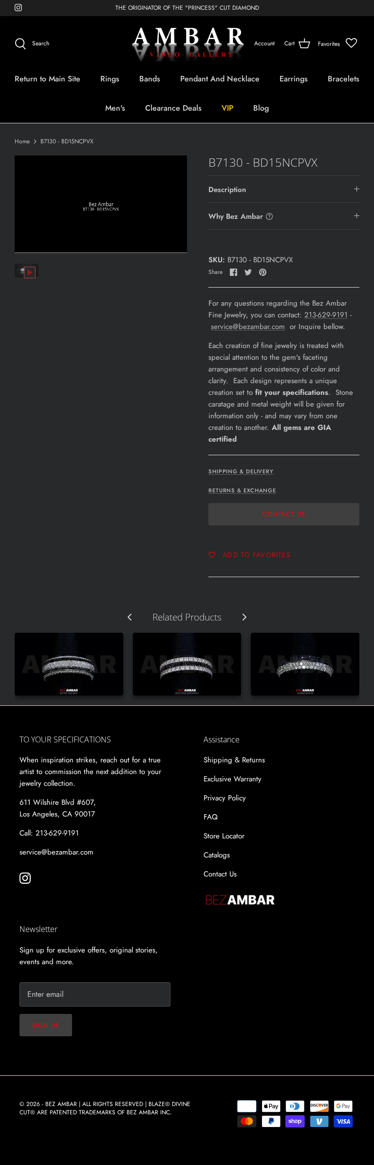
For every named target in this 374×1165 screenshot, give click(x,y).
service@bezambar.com (248, 326)
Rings (109, 78)
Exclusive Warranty (233, 779)
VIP (227, 108)
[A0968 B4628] (305, 664)
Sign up (45, 1025)
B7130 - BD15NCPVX (67, 141)
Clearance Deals (173, 108)
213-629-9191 (326, 315)
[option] (101, 203)
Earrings (294, 78)
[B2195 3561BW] (69, 664)
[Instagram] (18, 7)
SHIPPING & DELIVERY (241, 471)
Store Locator (224, 836)
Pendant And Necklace (220, 78)
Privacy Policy (225, 798)
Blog (261, 108)
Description (227, 189)
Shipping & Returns (234, 760)
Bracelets (343, 78)
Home (22, 141)
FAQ (211, 817)
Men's (115, 108)
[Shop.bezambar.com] (187, 44)
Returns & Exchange (242, 490)
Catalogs (217, 855)
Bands (149, 78)
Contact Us (283, 514)
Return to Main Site (47, 78)
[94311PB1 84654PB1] (187, 664)
